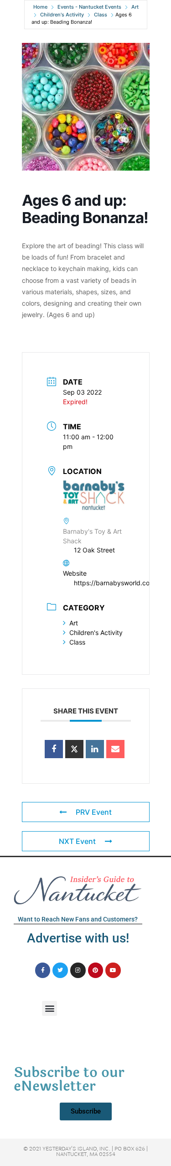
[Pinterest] (96, 970)
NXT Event (77, 841)
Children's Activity (62, 14)
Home (40, 7)
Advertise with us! (78, 938)
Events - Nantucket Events (89, 7)
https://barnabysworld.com (114, 583)
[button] (49, 1008)
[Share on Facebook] (54, 749)
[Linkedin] (95, 749)
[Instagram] (78, 970)
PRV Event (94, 812)
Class (100, 14)
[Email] (115, 749)
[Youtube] (113, 970)
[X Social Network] (74, 749)
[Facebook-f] (43, 970)
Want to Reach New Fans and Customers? (78, 919)
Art (135, 7)
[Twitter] (60, 970)
